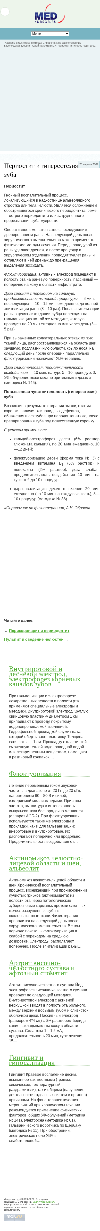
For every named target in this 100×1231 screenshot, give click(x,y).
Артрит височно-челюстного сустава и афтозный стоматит (42, 967)
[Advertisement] (50, 101)
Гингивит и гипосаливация (32, 1059)
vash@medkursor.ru (44, 1201)
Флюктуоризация (35, 773)
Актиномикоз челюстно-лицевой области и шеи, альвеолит (46, 862)
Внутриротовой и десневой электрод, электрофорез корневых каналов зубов (45, 676)
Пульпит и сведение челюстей (34, 639)
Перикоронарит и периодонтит (39, 631)
